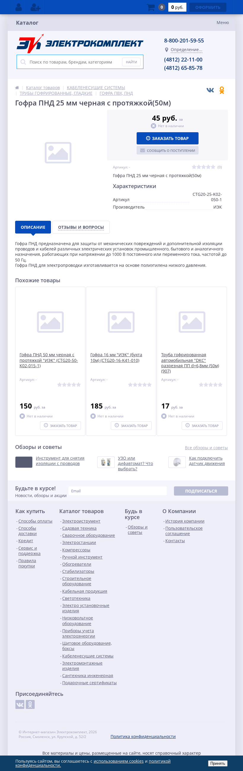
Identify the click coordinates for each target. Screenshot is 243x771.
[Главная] (17, 87)
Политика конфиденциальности (143, 736)
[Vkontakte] (19, 704)
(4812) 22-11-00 (183, 59)
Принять (217, 763)
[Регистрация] (35, 7)
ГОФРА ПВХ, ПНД (116, 93)
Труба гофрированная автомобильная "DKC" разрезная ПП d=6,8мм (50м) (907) (190, 363)
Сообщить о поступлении (171, 150)
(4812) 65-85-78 (183, 67)
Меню (223, 22)
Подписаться (201, 491)
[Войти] (18, 7)
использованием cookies (119, 761)
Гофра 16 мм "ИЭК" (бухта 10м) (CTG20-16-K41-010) (116, 357)
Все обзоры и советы (206, 447)
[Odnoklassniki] (30, 704)
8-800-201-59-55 (184, 40)
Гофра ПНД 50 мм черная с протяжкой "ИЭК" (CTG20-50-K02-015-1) (49, 360)
